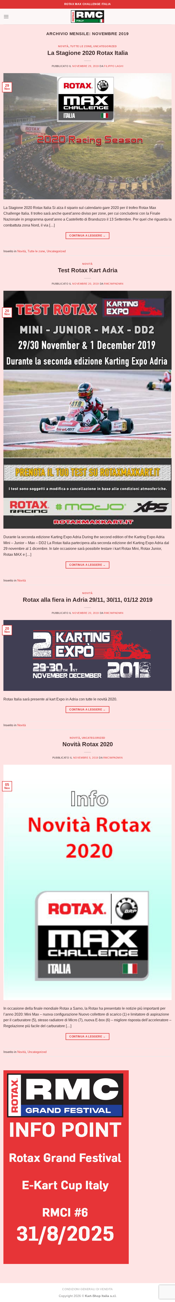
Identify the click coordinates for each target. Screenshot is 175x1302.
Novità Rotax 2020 (87, 744)
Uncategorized (105, 46)
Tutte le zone (81, 46)
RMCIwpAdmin (113, 283)
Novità (63, 46)
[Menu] (6, 16)
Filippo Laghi (113, 66)
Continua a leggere (87, 235)
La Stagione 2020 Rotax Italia (87, 53)
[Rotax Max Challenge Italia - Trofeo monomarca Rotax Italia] (87, 16)
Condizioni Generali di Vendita (87, 1289)
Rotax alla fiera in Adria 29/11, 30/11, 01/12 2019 (87, 600)
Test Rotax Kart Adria (87, 270)
